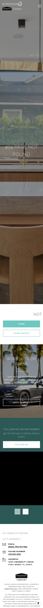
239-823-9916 (14, 554)
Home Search (21, 333)
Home (21, 324)
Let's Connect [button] (21, 402)
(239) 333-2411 (11, 589)
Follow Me (21, 445)
